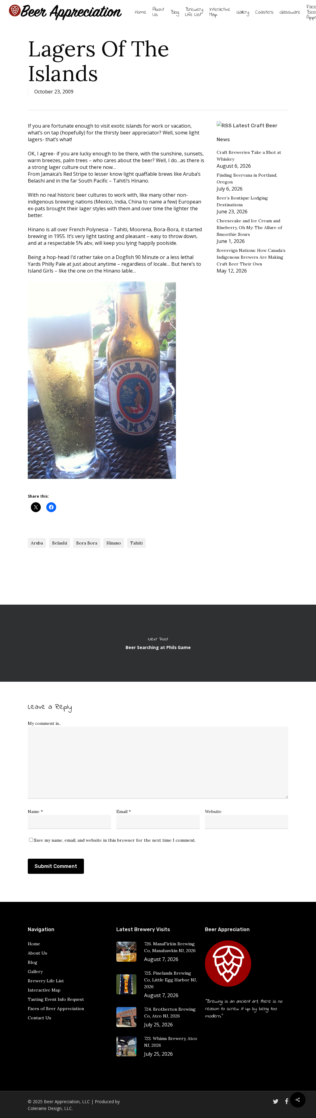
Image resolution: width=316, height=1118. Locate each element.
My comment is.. (44, 723)
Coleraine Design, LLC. (50, 1108)
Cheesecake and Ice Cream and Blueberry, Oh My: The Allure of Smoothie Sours (249, 227)
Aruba (37, 543)
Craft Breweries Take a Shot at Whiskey (249, 156)
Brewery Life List (46, 981)
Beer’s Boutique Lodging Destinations (242, 201)
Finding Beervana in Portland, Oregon (247, 178)
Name (35, 811)
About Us (37, 953)
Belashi (59, 543)
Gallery (35, 971)
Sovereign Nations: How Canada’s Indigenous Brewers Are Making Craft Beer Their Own (251, 257)
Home (34, 944)
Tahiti (136, 543)
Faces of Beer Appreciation (56, 1008)
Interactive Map (44, 990)
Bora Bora (86, 543)
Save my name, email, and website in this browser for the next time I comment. (115, 840)
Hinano (113, 543)
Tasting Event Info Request (56, 999)
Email (123, 811)
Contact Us (39, 1018)
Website (213, 811)
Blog (32, 962)
